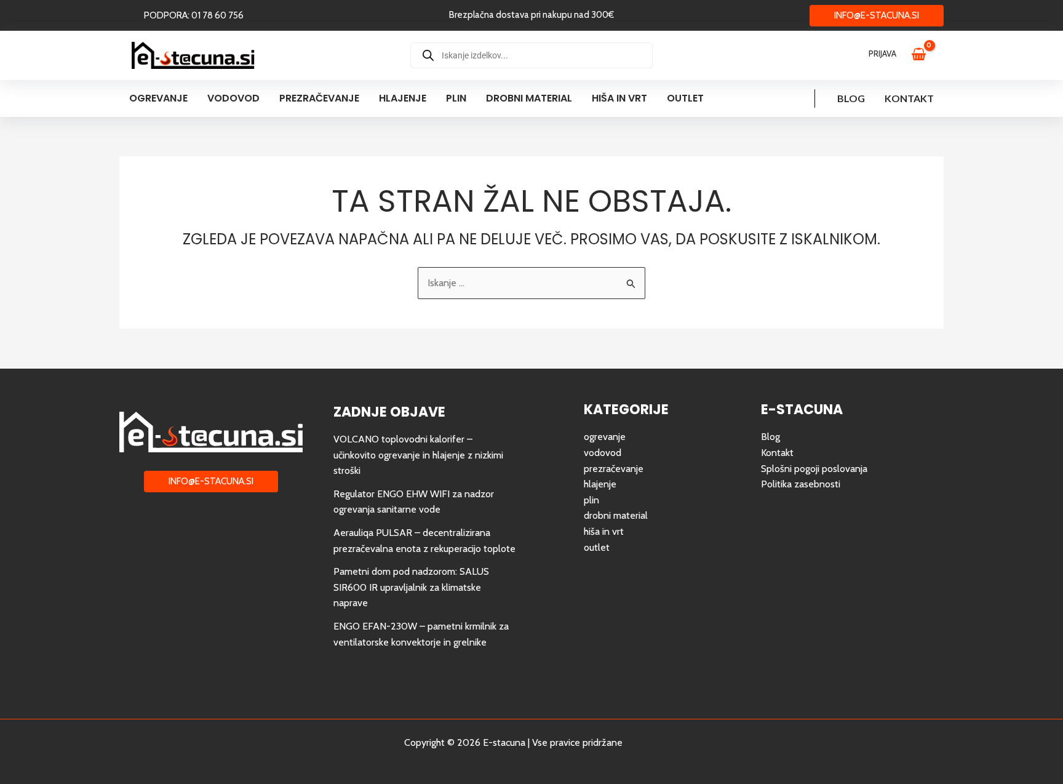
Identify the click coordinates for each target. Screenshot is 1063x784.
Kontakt (909, 98)
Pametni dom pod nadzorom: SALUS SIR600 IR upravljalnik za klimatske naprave (411, 587)
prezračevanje (613, 468)
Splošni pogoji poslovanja (814, 468)
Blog (851, 98)
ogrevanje (605, 436)
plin (591, 500)
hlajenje (600, 484)
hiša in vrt (604, 531)
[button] (193, 15)
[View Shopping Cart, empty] (925, 55)
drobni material (616, 515)
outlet (597, 547)
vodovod (602, 452)
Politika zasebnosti (800, 484)
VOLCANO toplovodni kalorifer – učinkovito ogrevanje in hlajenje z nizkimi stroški (418, 454)
